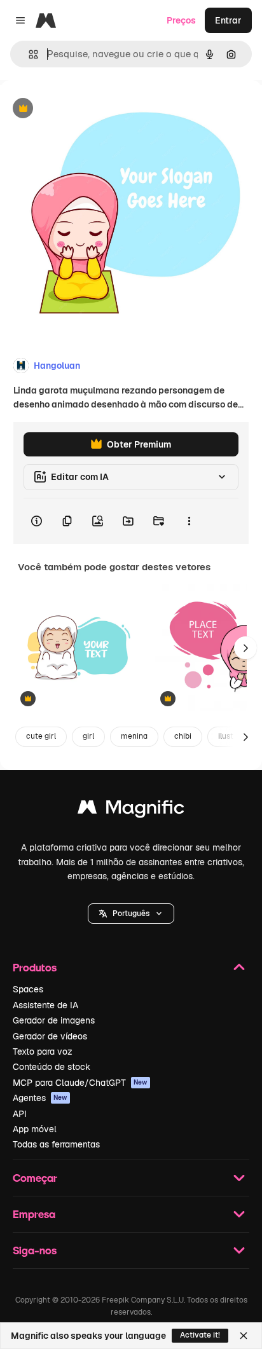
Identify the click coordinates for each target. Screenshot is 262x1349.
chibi (182, 736)
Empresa (34, 1214)
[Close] (243, 1335)
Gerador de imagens (54, 1020)
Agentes (40, 1098)
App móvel (35, 1129)
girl (88, 736)
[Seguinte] (245, 647)
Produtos (35, 967)
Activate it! (200, 1335)
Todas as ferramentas (56, 1144)
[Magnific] (131, 810)
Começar (35, 1177)
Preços (181, 20)
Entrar (228, 20)
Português (131, 913)
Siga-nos (35, 1250)
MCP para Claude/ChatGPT (80, 1082)
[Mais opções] (189, 521)
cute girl (41, 736)
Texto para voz (42, 1051)
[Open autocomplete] (28, 54)
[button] (131, 913)
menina (134, 736)
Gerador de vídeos (50, 1036)
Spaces (28, 989)
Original (81, 109)
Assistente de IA (45, 1005)
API (20, 1114)
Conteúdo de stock (51, 1066)
